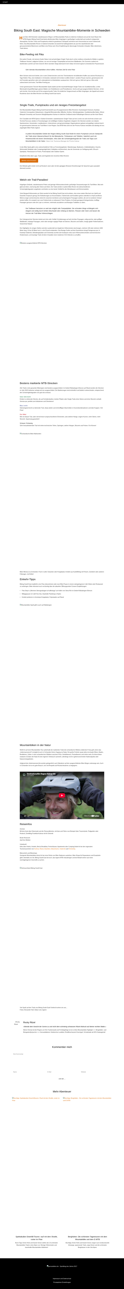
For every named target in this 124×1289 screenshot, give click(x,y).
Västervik (63, 849)
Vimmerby (72, 849)
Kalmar (36, 849)
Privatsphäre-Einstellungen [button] (62, 1282)
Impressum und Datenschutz (62, 1278)
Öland (41, 849)
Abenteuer (62, 25)
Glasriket (47, 849)
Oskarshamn (55, 849)
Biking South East (29, 160)
